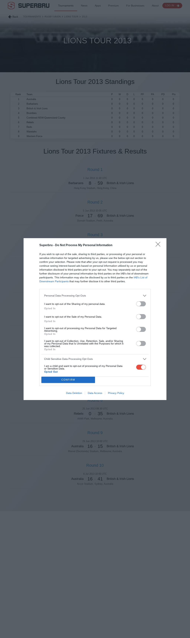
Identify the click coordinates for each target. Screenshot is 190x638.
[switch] (141, 303)
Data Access (95, 393)
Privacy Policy (116, 393)
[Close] (159, 245)
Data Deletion (74, 393)
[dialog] (95, 319)
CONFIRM (68, 379)
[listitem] (95, 296)
